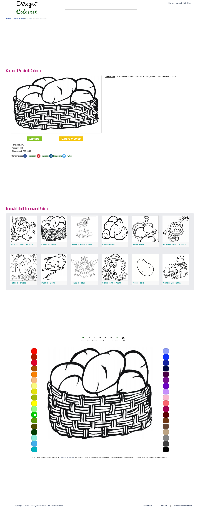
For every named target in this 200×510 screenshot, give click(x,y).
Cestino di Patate (48, 244)
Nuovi (179, 3)
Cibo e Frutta (18, 19)
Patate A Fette (138, 244)
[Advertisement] (100, 45)
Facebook (32, 156)
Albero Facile (138, 283)
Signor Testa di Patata (111, 283)
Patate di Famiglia (18, 283)
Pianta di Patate (78, 283)
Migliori (187, 3)
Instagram (57, 156)
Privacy (163, 506)
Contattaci (147, 506)
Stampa (34, 139)
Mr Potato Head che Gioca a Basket (178, 244)
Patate (28, 19)
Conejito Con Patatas (172, 283)
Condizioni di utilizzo (183, 506)
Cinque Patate (108, 244)
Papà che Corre (48, 283)
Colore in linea (71, 139)
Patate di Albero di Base (82, 244)
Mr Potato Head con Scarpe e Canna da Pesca (31, 244)
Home (171, 3)
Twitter (69, 156)
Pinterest (44, 156)
